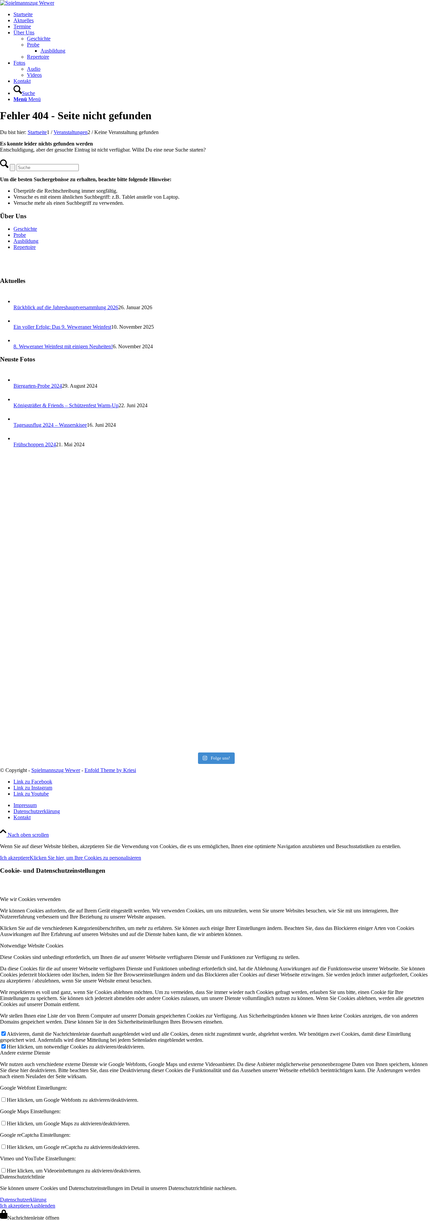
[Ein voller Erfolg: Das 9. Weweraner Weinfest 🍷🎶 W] (215, 602)
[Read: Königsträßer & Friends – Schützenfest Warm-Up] (19, 399)
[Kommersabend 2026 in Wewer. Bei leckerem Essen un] (215, 504)
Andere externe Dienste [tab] (25, 1053)
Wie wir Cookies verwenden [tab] (30, 899)
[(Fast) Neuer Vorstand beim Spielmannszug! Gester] (360, 504)
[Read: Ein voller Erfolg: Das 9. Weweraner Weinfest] (19, 321)
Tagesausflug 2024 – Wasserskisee (50, 425)
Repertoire (24, 247)
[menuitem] (222, 14)
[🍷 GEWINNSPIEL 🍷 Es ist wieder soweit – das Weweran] (215, 699)
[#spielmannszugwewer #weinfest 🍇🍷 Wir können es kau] (360, 699)
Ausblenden (42, 1206)
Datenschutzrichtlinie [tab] (22, 1177)
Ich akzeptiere (15, 858)
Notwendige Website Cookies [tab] (31, 946)
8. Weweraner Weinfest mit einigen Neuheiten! (63, 346)
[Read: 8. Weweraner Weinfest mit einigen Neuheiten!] (19, 340)
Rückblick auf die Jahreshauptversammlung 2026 (65, 307)
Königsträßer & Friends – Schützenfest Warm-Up (66, 405)
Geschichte (25, 229)
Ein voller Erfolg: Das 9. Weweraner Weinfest (62, 327)
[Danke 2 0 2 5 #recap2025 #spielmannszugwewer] (70, 602)
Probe (19, 235)
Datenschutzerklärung (23, 1199)
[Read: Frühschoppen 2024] (19, 438)
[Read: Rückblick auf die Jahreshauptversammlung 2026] (19, 301)
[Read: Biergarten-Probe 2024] (19, 380)
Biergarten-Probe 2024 (37, 386)
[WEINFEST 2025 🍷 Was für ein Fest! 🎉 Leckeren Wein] (360, 602)
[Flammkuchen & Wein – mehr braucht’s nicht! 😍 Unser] (70, 699)
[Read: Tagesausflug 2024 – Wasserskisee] (19, 419)
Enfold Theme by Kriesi (110, 770)
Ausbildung (25, 241)
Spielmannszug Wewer (55, 770)
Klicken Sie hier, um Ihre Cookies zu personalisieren (85, 858)
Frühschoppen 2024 (34, 444)
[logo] (27, 3)
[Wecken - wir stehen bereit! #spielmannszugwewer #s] (70, 504)
